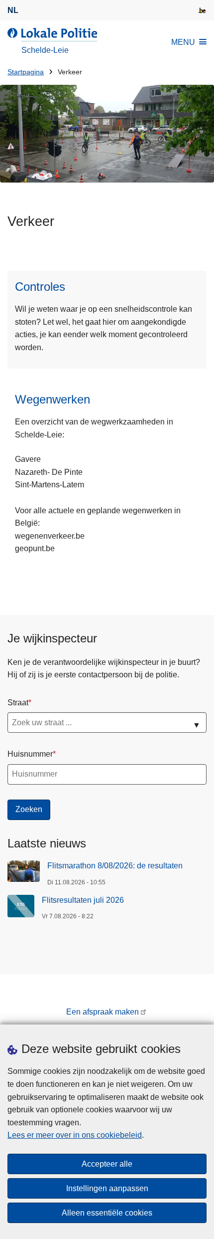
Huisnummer (30, 754)
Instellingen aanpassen (107, 1188)
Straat (17, 702)
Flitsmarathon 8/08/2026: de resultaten (115, 865)
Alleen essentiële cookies (107, 1213)
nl (12, 10)
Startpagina (25, 72)
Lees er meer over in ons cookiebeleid (74, 1135)
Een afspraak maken (102, 1012)
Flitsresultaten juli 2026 (83, 900)
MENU (183, 42)
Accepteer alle (107, 1164)
